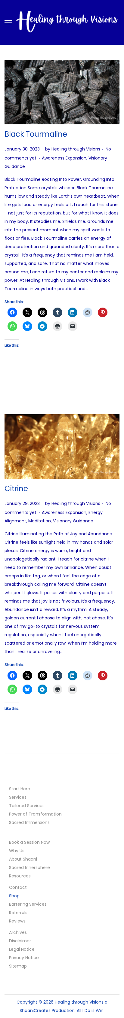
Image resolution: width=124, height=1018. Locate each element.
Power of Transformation (35, 814)
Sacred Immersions (29, 822)
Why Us (16, 851)
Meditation (39, 521)
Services (17, 797)
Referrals (18, 913)
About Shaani (23, 859)
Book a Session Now (29, 842)
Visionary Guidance (73, 521)
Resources (20, 876)
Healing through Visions (75, 149)
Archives (18, 932)
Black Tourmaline (36, 134)
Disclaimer (20, 941)
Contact (18, 887)
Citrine (16, 489)
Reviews (17, 921)
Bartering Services (28, 904)
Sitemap (18, 966)
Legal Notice (22, 949)
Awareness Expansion (64, 158)
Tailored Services (27, 806)
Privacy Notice (24, 958)
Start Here (19, 789)
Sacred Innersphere (29, 868)
